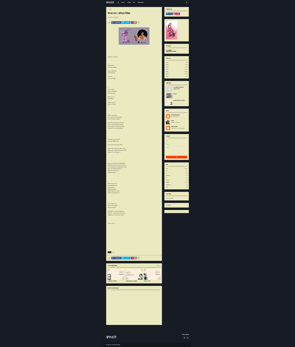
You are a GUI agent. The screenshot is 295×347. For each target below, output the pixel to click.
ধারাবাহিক (176, 182)
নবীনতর (108, 328)
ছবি (176, 178)
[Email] (135, 22)
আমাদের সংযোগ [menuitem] (140, 2)
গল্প (176, 173)
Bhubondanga (116, 344)
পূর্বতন (160, 328)
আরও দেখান (158, 265)
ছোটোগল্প (176, 180)
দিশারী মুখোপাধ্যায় (174, 126)
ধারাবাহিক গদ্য (176, 184)
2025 (176, 62)
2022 (176, 69)
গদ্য (176, 171)
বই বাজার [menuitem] (129, 2)
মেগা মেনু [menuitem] (122, 2)
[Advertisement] (134, 238)
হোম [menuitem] (118, 2)
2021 (176, 71)
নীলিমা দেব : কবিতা (147, 281)
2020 (176, 74)
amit (172, 120)
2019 (176, 76)
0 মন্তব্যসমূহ (116, 17)
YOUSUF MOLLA (175, 115)
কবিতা (111, 9)
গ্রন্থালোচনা (176, 175)
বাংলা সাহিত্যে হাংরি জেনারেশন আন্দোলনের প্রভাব (178, 88)
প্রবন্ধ (176, 187)
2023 (176, 67)
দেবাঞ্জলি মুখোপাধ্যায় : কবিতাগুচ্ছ (131, 281)
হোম (108, 9)
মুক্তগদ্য (175, 94)
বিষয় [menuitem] (134, 2)
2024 (176, 65)
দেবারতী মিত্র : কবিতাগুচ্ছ (112, 281)
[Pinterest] (132, 22)
